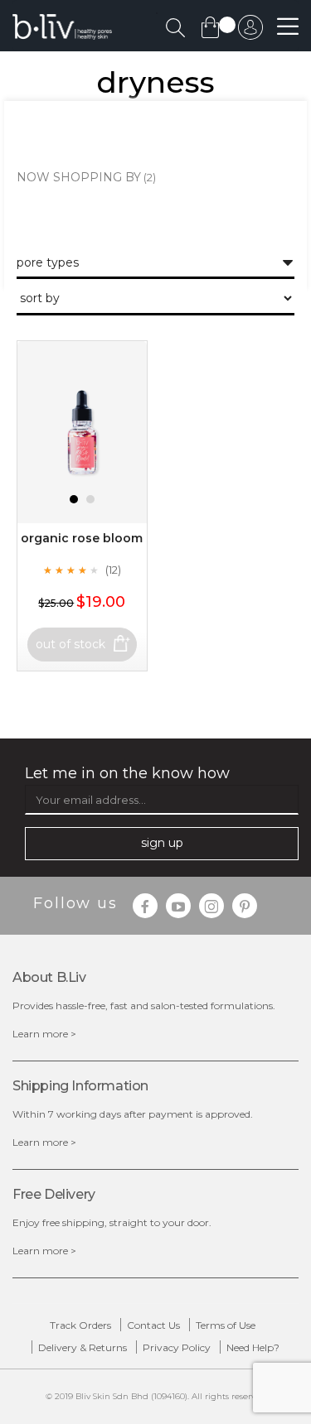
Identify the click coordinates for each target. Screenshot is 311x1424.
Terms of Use (225, 1325)
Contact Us (153, 1325)
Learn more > (44, 1033)
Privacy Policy (177, 1347)
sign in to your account (250, 31)
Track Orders (80, 1325)
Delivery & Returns (82, 1347)
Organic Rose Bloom (82, 538)
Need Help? (252, 1347)
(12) (113, 569)
